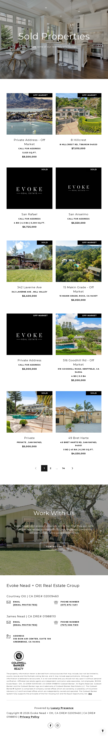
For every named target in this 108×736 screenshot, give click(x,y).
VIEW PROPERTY (29, 125)
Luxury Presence (62, 708)
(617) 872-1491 (69, 605)
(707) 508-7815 (69, 625)
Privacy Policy (29, 716)
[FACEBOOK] (50, 725)
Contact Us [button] (54, 546)
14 (63, 468)
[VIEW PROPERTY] (29, 123)
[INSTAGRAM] (57, 725)
